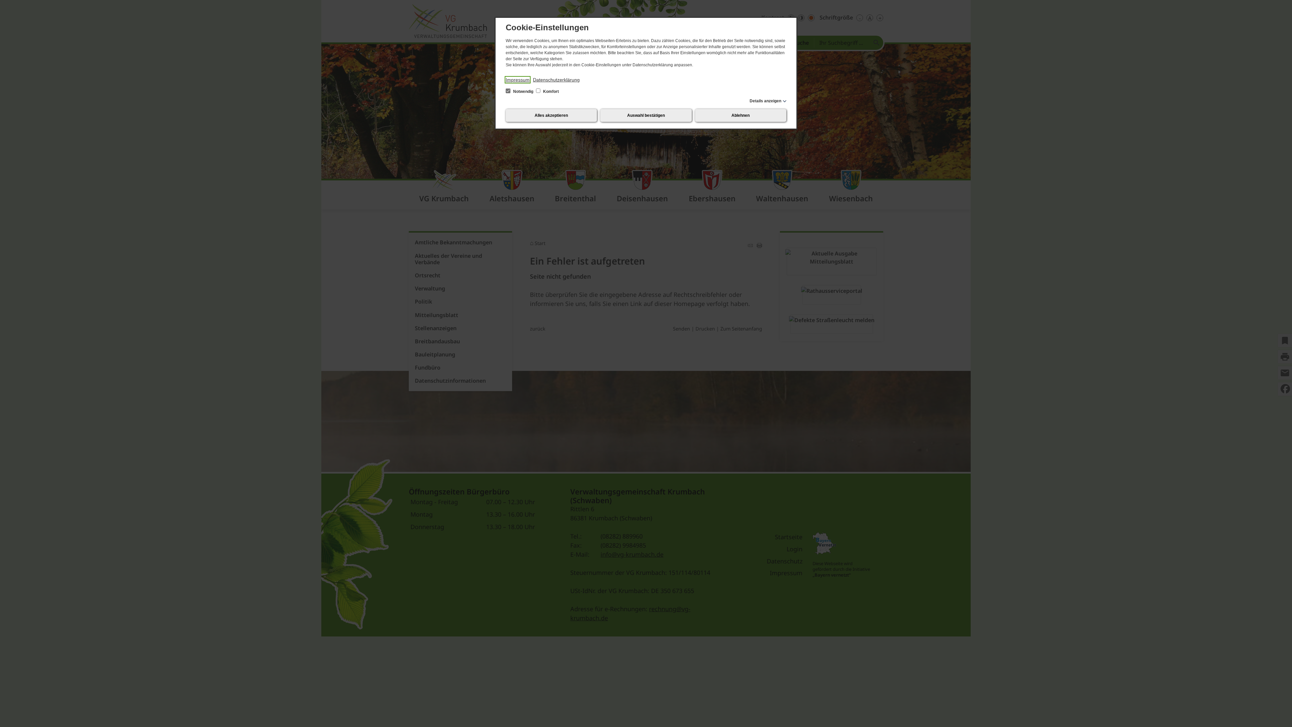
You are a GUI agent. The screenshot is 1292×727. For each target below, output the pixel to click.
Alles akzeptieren (551, 115)
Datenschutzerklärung (556, 79)
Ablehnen (740, 115)
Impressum (518, 79)
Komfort (550, 91)
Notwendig (523, 91)
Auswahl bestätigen (646, 115)
